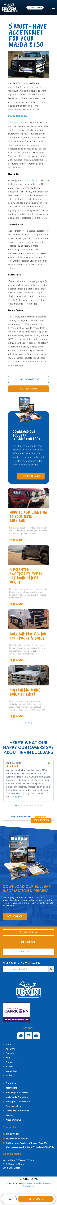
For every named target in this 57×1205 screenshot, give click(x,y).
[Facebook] (20, 1035)
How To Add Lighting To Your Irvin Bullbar (28, 516)
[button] (53, 7)
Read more (17, 797)
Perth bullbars (15, 122)
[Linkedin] (28, 1035)
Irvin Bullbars (24, 1179)
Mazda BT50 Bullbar (18, 116)
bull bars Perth (30, 180)
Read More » (17, 540)
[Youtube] (36, 1035)
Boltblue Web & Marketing (33, 1183)
